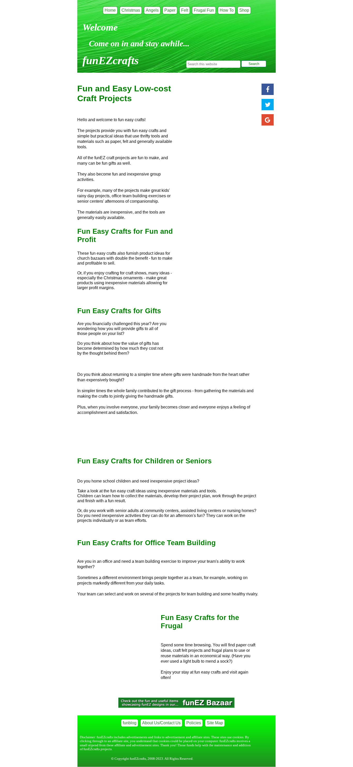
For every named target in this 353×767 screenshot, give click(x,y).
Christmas (130, 10)
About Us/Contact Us (161, 723)
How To (227, 10)
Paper (169, 10)
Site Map (215, 723)
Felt (184, 10)
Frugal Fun (204, 10)
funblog (129, 723)
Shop (244, 10)
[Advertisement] (116, 643)
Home (110, 10)
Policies (193, 723)
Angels (152, 10)
